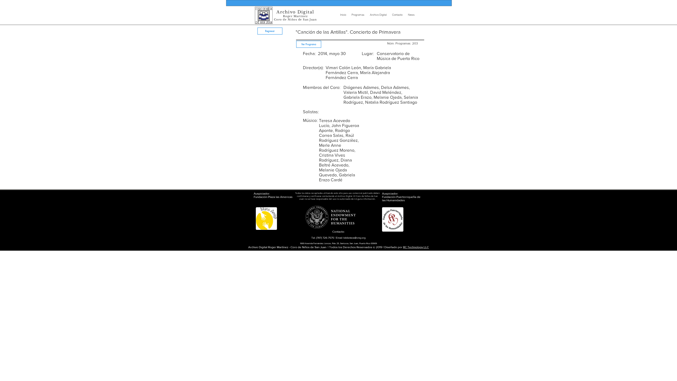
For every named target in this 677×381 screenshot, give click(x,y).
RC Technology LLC (416, 247)
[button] (378, 15)
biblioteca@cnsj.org (354, 237)
